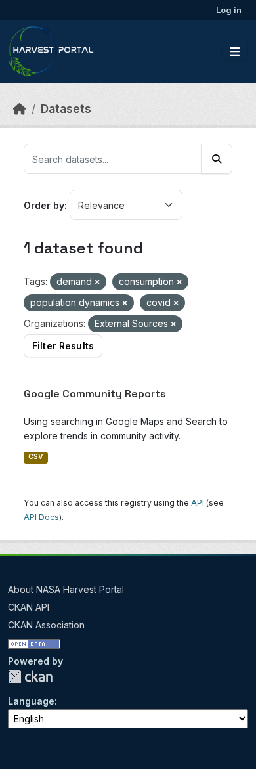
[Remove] (97, 282)
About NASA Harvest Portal (66, 589)
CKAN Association (46, 624)
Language (31, 701)
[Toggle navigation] (234, 52)
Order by (44, 205)
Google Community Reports (95, 394)
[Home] (19, 109)
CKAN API (28, 607)
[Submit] (216, 159)
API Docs (41, 517)
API (197, 503)
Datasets (66, 109)
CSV (35, 456)
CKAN (30, 677)
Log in (229, 10)
